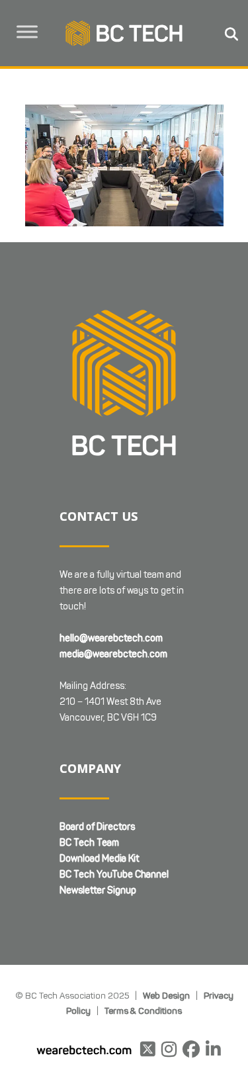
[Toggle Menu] (27, 31)
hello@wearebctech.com (111, 638)
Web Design (166, 995)
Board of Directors (97, 826)
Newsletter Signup (98, 890)
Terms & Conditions (143, 1010)
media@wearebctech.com (113, 654)
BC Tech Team (89, 842)
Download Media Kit (99, 858)
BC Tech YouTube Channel (114, 874)
